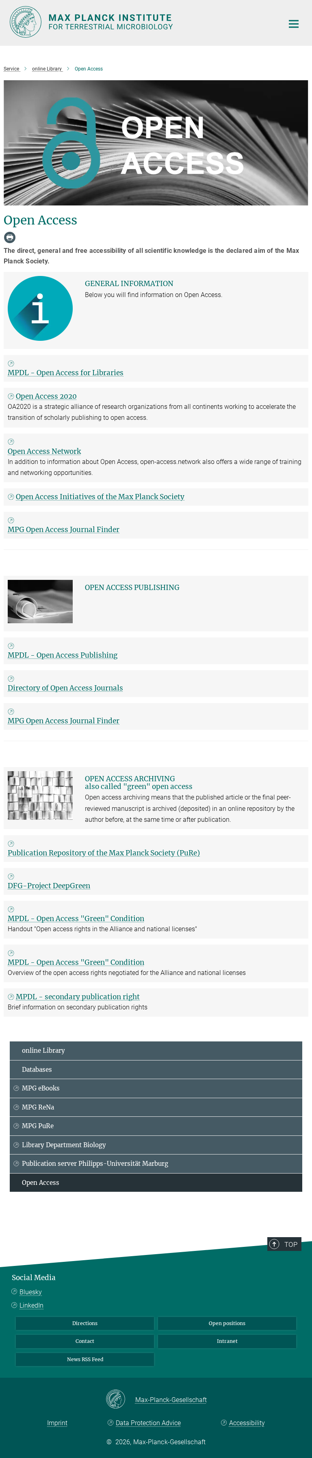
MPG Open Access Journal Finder (63, 529)
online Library (43, 1050)
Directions (85, 1323)
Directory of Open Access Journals (65, 688)
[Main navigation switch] (294, 24)
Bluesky (31, 1292)
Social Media (34, 1278)
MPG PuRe (38, 1126)
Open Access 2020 (46, 396)
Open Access (40, 1182)
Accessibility (246, 1423)
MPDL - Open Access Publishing (62, 655)
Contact (85, 1341)
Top (290, 1244)
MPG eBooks (41, 1088)
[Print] (10, 237)
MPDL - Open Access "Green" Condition (76, 918)
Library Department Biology (64, 1145)
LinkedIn (31, 1305)
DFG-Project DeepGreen (49, 885)
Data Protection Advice (148, 1423)
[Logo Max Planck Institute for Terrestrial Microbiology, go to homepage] (142, 22)
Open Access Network (44, 451)
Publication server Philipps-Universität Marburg (95, 1163)
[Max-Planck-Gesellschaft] (120, 1399)
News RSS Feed (85, 1359)
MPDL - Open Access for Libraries (66, 372)
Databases (37, 1069)
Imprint (57, 1423)
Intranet (227, 1341)
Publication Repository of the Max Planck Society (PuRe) (104, 853)
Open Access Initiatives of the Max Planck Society (100, 496)
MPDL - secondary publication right (78, 996)
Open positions (227, 1323)
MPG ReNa (38, 1107)
